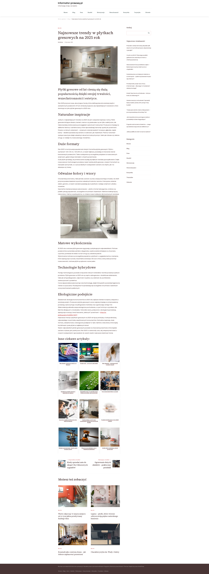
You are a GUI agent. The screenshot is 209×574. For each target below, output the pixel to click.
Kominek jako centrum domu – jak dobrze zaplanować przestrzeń (72, 553)
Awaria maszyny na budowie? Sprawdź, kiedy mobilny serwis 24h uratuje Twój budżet (138, 103)
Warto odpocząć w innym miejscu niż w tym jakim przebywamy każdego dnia (72, 516)
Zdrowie (147, 12)
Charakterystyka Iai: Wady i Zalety (105, 552)
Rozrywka (126, 12)
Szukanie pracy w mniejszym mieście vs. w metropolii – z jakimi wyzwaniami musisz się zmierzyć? (139, 76)
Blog (73, 12)
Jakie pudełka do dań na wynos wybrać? (139, 131)
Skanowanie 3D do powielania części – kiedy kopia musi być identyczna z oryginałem (138, 67)
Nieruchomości (113, 12)
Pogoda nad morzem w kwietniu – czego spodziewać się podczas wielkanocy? (139, 125)
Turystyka (137, 12)
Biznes (66, 12)
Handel (90, 12)
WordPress (141, 566)
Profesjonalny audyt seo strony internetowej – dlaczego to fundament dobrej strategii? (138, 86)
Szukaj (129, 27)
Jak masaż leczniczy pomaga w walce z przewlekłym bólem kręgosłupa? (138, 118)
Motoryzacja (100, 12)
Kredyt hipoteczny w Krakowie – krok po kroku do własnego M (138, 94)
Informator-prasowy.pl (70, 3)
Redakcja (60, 42)
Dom (81, 12)
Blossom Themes (123, 566)
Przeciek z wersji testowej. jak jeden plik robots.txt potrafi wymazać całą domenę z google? (139, 48)
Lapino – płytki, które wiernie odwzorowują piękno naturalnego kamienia (104, 516)
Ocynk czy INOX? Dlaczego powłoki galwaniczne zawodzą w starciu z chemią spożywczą (137, 57)
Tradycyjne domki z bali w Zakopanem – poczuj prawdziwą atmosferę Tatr (138, 111)
